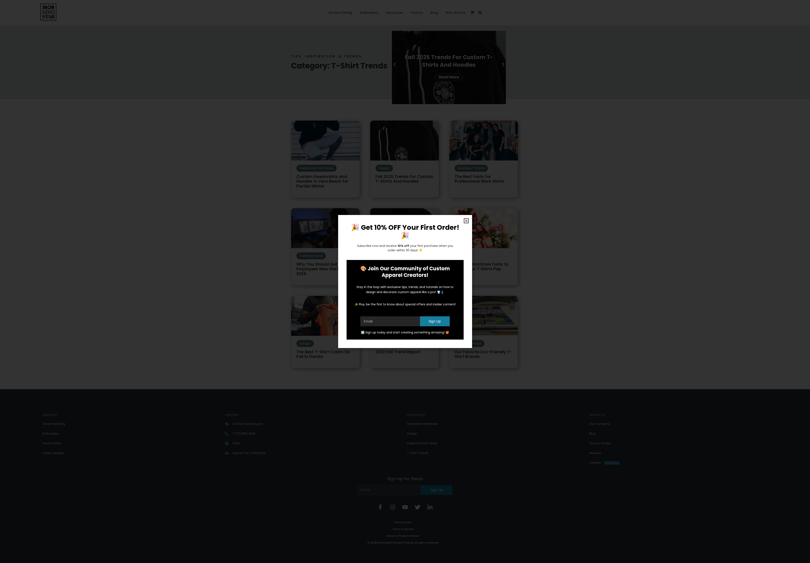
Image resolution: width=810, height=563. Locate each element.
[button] (466, 220)
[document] (405, 281)
